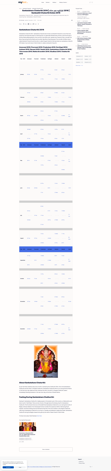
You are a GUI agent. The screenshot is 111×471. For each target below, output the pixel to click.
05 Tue (42, 129)
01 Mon (56, 92)
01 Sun (63, 151)
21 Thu (42, 79)
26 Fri (63, 242)
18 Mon (63, 79)
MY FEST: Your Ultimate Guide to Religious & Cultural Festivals (39, 466)
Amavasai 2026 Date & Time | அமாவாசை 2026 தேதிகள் (84, 14)
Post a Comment (45, 449)
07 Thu (42, 69)
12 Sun (56, 183)
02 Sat (56, 69)
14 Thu (56, 129)
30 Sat (56, 138)
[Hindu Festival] (85, 44)
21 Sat (35, 160)
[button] (90, 2)
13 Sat (69, 97)
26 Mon (42, 333)
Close (20, 467)
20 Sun (42, 120)
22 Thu (63, 333)
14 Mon (35, 301)
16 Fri (35, 260)
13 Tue (35, 328)
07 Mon (56, 296)
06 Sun (42, 111)
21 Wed (49, 260)
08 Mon (28, 101)
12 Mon (49, 328)
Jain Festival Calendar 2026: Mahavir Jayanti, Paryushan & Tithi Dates (84, 24)
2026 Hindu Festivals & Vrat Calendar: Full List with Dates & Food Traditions (84, 47)
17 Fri (42, 192)
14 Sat (56, 156)
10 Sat (63, 255)
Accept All (8, 467)
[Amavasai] (85, 11)
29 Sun (56, 165)
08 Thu (63, 324)
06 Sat (42, 92)
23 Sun (56, 283)
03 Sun (63, 69)
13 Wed (63, 210)
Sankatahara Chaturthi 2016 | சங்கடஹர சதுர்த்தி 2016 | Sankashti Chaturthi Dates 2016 (27, 434)
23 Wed (35, 115)
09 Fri (56, 255)
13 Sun (49, 115)
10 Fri (69, 188)
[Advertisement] (84, 88)
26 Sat (42, 306)
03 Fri (49, 188)
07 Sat (49, 160)
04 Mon (28, 219)
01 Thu (28, 255)
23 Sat (35, 74)
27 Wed (56, 219)
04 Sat (28, 188)
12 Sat (42, 296)
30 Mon (63, 169)
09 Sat (28, 74)
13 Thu (42, 274)
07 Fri (69, 278)
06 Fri (28, 160)
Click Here (39, 416)
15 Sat (35, 278)
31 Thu (56, 120)
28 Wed (42, 264)
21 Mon (56, 306)
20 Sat (42, 101)
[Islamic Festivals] (86, 28)
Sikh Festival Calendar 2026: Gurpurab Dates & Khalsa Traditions (84, 40)
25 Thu (56, 242)
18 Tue (49, 278)
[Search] (92, 2)
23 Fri (56, 264)
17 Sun (56, 79)
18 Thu (35, 238)
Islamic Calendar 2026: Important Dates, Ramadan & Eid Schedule (84, 32)
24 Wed (49, 238)
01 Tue (56, 111)
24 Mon (63, 283)
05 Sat (69, 301)
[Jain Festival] (85, 21)
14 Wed (42, 255)
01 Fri (63, 129)
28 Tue (63, 192)
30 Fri (28, 264)
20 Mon (35, 188)
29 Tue (28, 301)
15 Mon (49, 97)
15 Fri (69, 74)
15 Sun (63, 160)
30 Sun (28, 278)
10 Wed (56, 233)
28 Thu (49, 219)
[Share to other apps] (38, 24)
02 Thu (42, 183)
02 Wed (63, 115)
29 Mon (42, 242)
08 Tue (28, 115)
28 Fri (42, 283)
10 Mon (63, 274)
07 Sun (28, 92)
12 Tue (56, 210)
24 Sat (63, 264)
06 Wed (28, 129)
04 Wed (42, 156)
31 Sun (42, 224)
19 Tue (49, 74)
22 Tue (63, 306)
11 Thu (63, 233)
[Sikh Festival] (85, 36)
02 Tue (63, 92)
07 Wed (56, 324)
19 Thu (42, 165)
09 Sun (56, 274)
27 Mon (56, 192)
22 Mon (35, 97)
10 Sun (49, 133)
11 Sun (42, 324)
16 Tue (63, 101)
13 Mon (63, 183)
